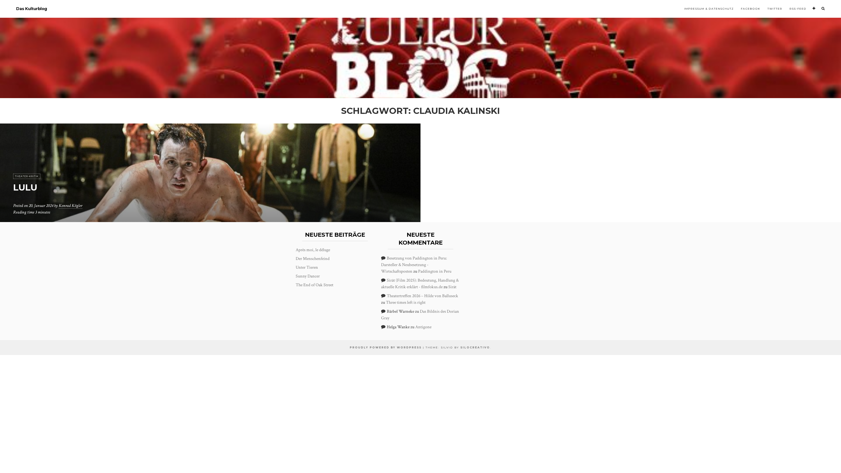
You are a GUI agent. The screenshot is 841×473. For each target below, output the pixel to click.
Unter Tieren (307, 267)
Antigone (423, 327)
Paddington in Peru (434, 271)
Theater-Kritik (27, 176)
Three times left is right (406, 302)
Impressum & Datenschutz (709, 8)
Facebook (750, 8)
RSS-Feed (798, 8)
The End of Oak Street (314, 285)
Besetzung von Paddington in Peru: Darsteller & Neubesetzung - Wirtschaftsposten (414, 264)
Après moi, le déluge (313, 250)
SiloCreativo (475, 347)
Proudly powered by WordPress (386, 347)
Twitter (774, 8)
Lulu (25, 187)
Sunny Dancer (308, 276)
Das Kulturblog (31, 9)
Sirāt (452, 287)
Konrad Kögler (70, 205)
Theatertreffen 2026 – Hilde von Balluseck (422, 296)
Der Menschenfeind (313, 258)
